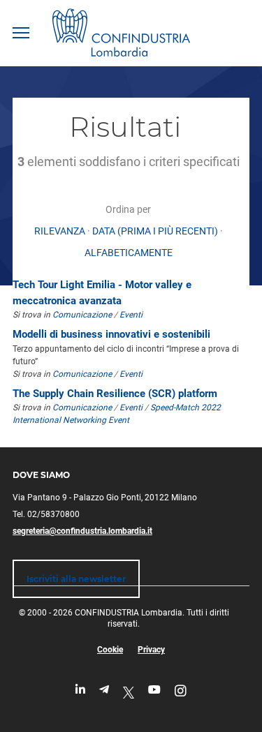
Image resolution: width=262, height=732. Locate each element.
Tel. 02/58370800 (46, 514)
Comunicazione (82, 315)
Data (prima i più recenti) (155, 231)
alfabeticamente (129, 252)
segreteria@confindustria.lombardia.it (82, 531)
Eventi (131, 315)
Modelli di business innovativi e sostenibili (111, 334)
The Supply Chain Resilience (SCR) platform (115, 393)
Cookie (110, 650)
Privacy (151, 650)
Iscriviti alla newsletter (76, 579)
